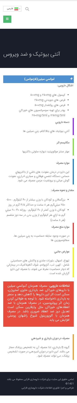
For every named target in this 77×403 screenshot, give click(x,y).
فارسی (10, 9)
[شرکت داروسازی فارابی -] (54, 15)
